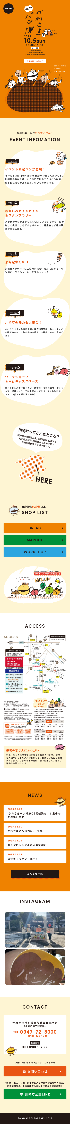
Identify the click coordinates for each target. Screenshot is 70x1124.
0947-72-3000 (38, 1032)
